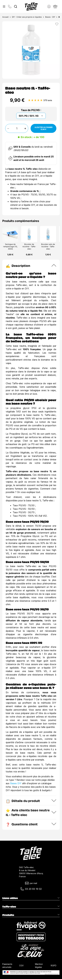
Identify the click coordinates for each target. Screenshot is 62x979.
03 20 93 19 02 (33, 888)
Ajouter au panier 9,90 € (43, 128)
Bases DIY (15, 783)
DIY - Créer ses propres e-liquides (27, 17)
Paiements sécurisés (7, 965)
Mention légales (39, 965)
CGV (21, 965)
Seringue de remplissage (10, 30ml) (10, 246)
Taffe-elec (9, 906)
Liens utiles (10, 898)
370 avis (47, 100)
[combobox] (15, 6)
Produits (8, 914)
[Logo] (31, 6)
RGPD (53, 965)
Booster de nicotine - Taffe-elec (29, 246)
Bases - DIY (50, 17)
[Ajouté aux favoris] (56, 24)
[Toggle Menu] (4, 6)
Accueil (5, 17)
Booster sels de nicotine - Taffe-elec (48, 246)
